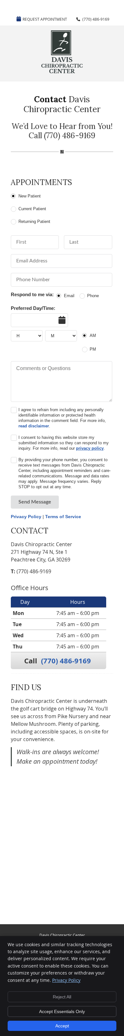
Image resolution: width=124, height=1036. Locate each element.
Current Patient (32, 208)
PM (93, 349)
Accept (62, 1025)
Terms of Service (63, 516)
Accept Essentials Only (62, 1011)
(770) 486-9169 (95, 19)
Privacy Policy (26, 516)
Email (69, 295)
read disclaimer (33, 426)
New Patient (29, 196)
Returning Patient (34, 221)
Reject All (62, 996)
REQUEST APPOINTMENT (45, 19)
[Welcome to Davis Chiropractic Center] (62, 71)
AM (93, 335)
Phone (93, 295)
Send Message (34, 501)
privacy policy (90, 448)
